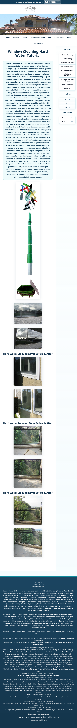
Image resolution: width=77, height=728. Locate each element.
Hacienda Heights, (67, 617)
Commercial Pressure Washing (38, 714)
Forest (25, 600)
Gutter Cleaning (67, 55)
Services (16, 37)
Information (67, 118)
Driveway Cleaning (38, 37)
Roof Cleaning (67, 59)
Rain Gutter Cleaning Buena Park (49, 675)
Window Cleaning (67, 70)
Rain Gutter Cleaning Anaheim (27, 675)
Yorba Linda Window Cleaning (38, 610)
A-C (67, 99)
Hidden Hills (34, 619)
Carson (13, 617)
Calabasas (7, 617)
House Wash (59, 37)
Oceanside (61, 642)
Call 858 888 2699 (52, 2)
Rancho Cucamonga (67, 638)
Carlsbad (33, 642)
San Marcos (69, 642)
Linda (49, 608)
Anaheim (6, 652)
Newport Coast (24, 602)
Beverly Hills (44, 614)
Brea (11, 593)
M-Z (67, 107)
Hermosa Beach (24, 619)
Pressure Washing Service (67, 80)
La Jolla (54, 642)
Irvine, (21, 597)
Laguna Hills (61, 597)
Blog (49, 37)
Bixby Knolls (54, 614)
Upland (40, 640)
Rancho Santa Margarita (45, 604)
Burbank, (70, 614)
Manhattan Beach (23, 621)
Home (8, 37)
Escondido (47, 642)
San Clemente (59, 604)
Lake (21, 600)
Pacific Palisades (58, 621)
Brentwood (63, 614)
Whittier (43, 627)
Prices (69, 37)
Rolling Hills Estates (50, 623)
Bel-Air (37, 614)
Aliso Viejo (52, 591)
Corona (24, 632)
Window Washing (67, 66)
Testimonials (67, 122)
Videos (25, 37)
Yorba (45, 608)
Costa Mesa (66, 652)
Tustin (23, 608)
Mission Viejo (61, 600)
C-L (67, 103)
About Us (67, 89)
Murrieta (58, 632)
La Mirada (50, 619)
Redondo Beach (37, 623)
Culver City (41, 617)
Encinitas (13, 621)
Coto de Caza (58, 593)
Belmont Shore (29, 614)
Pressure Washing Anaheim (47, 669)
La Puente (58, 619)
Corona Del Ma (39, 593)
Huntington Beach (67, 595)
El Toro (19, 595)
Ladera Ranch (41, 597)
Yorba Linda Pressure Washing (62, 608)
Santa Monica (25, 625)
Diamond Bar (50, 617)
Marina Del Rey (35, 621)
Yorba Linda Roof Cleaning (28, 669)
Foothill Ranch (28, 595)
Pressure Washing (67, 62)
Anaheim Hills (68, 591)
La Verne (65, 619)
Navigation (38, 43)
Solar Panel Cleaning (67, 75)
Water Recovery (67, 85)
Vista (35, 645)
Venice (52, 625)
